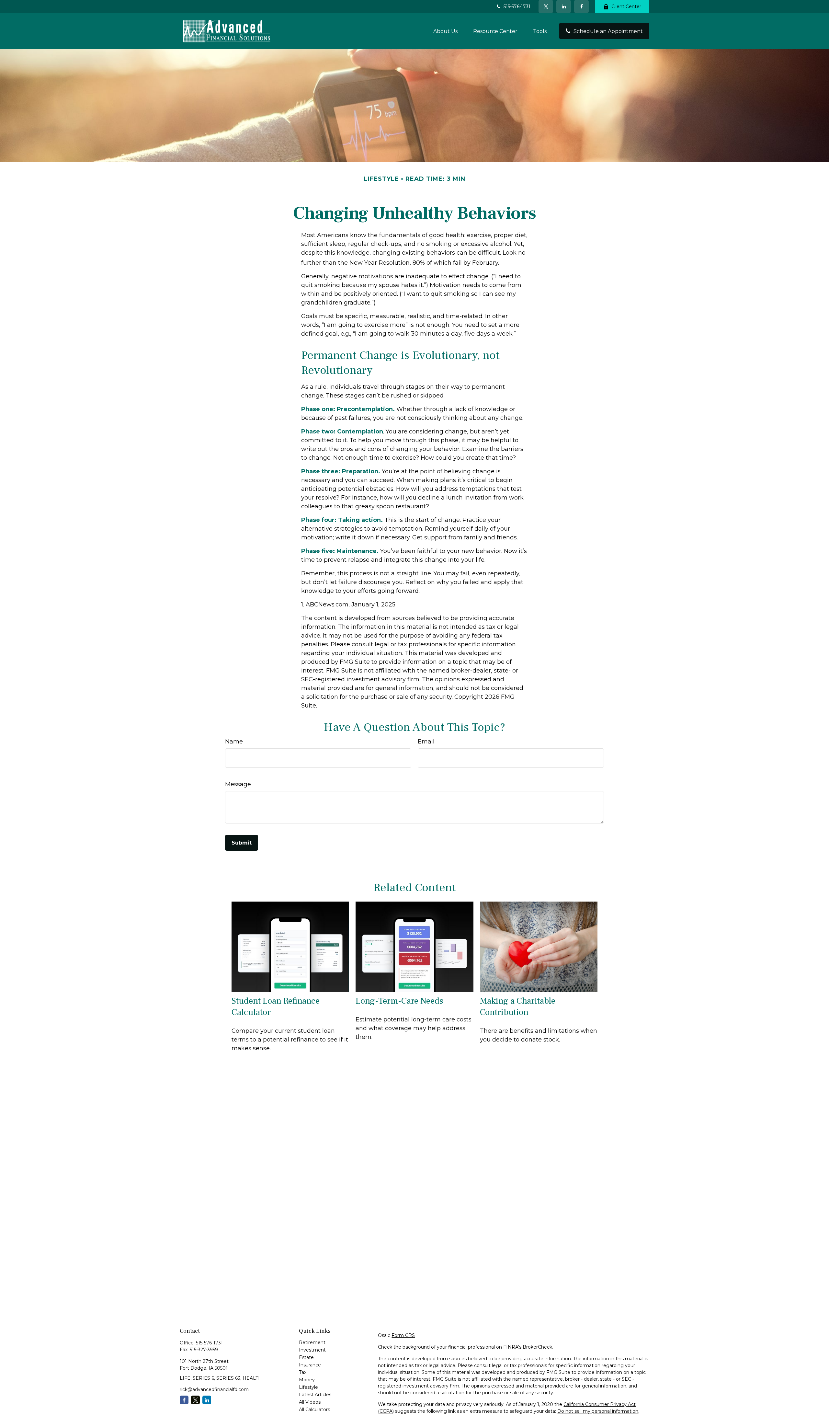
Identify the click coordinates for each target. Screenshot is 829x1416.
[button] (445, 31)
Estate (306, 1357)
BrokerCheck (537, 1347)
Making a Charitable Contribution (517, 1006)
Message (238, 784)
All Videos (310, 1402)
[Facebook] (581, 6)
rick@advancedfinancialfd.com (214, 1389)
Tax (302, 1372)
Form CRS (403, 1335)
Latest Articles (315, 1395)
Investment (312, 1350)
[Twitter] (546, 6)
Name (234, 741)
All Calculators (314, 1409)
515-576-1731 (517, 6)
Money (307, 1380)
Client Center (626, 6)
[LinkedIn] (563, 6)
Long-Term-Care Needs (399, 1001)
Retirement (312, 1342)
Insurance (310, 1365)
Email (426, 741)
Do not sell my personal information (597, 1411)
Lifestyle (308, 1387)
